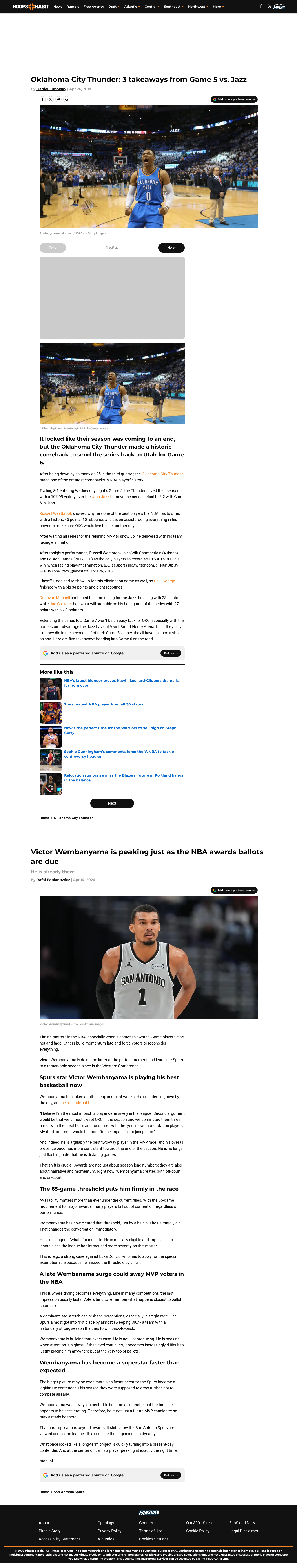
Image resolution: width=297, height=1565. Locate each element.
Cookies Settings (154, 1539)
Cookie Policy (198, 1531)
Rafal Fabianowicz (53, 880)
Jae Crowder (61, 603)
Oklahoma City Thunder (162, 474)
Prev (53, 248)
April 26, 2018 (101, 571)
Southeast (172, 7)
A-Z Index (106, 1539)
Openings (106, 1522)
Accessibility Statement (59, 1539)
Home (44, 818)
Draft (112, 7)
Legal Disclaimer (243, 1531)
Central (150, 7)
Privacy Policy (110, 1531)
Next (171, 248)
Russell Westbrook (56, 513)
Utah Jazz (100, 496)
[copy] (66, 99)
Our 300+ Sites (199, 1522)
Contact (146, 1522)
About (44, 1522)
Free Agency (94, 7)
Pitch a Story (50, 1531)
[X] (269, 6)
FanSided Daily (242, 1522)
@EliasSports (115, 565)
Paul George (164, 581)
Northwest (196, 7)
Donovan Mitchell (55, 597)
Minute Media (34, 1550)
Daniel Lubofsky (51, 89)
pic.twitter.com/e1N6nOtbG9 (153, 565)
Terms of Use (150, 1531)
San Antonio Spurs (69, 1492)
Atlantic (130, 7)
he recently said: (76, 1102)
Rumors (73, 7)
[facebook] (261, 6)
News (57, 7)
